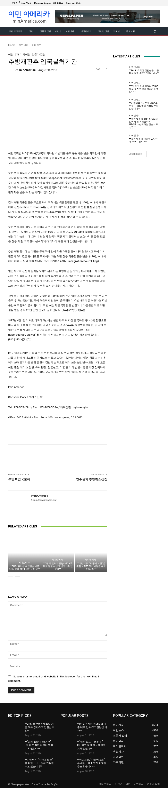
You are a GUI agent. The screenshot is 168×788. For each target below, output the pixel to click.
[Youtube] (156, 3)
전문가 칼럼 (38, 54)
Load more (135, 154)
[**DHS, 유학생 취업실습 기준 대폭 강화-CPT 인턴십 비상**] (24, 552)
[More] (136, 455)
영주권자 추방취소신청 (91, 479)
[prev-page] (10, 579)
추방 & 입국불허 (19, 479)
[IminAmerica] (11, 70)
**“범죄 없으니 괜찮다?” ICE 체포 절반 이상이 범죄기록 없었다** (58, 566)
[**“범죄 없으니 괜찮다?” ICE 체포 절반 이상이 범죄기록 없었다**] (57, 552)
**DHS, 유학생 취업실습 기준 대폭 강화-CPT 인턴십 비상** (24, 567)
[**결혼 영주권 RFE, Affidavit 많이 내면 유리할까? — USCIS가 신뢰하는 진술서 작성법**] (120, 121)
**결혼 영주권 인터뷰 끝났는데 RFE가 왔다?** (143, 140)
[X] (146, 3)
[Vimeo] (151, 3)
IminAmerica (27, 70)
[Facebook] (136, 3)
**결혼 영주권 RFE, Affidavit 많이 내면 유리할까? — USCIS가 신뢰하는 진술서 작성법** (144, 123)
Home (11, 45)
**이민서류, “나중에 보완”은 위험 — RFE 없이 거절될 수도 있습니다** (91, 566)
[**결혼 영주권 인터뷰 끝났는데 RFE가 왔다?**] (120, 139)
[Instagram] (141, 3)
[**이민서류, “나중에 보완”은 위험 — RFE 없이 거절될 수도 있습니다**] (91, 552)
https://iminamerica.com (44, 500)
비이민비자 (24, 563)
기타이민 (37, 45)
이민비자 (23, 45)
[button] (155, 31)
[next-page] (17, 579)
